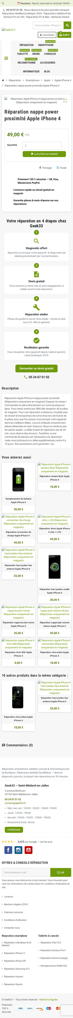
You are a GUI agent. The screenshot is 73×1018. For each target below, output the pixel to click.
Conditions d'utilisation (15, 920)
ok (62, 872)
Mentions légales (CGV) (16, 904)
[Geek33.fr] (8, 29)
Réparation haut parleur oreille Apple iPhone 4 (54, 591)
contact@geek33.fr (15, 803)
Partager (47, 167)
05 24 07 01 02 (14, 9)
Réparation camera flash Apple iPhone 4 (55, 478)
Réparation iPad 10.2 (51, 942)
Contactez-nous (12, 927)
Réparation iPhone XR (15, 961)
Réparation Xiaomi (13, 984)
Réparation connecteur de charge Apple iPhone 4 (18, 534)
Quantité (12, 144)
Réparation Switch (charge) (54, 958)
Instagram (18, 850)
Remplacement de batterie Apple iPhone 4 (18, 501)
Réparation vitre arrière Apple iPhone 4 (54, 654)
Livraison (8, 896)
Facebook (8, 850)
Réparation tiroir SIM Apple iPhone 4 (18, 654)
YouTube (28, 850)
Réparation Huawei (13, 976)
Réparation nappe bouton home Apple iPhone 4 (18, 624)
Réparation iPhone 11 (14, 953)
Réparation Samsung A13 (16, 968)
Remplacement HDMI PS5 (54, 965)
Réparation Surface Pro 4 (53, 950)
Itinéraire (13, 829)
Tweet (63, 167)
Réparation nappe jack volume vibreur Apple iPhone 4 (54, 624)
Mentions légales (48, 999)
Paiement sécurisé (13, 912)
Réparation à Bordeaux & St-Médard (17, 944)
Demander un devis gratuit (36, 368)
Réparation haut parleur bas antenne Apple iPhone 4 (18, 567)
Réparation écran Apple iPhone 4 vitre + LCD (54, 530)
